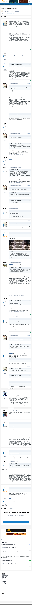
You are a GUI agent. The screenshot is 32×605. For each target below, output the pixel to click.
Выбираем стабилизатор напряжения (6, 549)
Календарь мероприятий (5, 576)
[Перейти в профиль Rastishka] (5, 160)
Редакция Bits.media (4, 596)
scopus (4, 316)
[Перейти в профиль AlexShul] (5, 55)
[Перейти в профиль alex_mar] (5, 394)
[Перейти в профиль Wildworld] (5, 414)
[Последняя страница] (6, 16)
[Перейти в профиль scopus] (5, 320)
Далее (5, 16)
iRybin (5, 420)
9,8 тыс (5, 456)
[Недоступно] (19, 244)
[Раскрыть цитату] (10, 64)
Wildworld (5, 410)
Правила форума (4, 581)
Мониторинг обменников (5, 575)
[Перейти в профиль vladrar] (5, 126)
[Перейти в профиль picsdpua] (30, 566)
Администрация (4, 582)
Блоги (2, 578)
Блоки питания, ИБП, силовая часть (14, 11)
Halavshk (7, 10)
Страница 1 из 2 (10, 16)
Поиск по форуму (4, 583)
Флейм (7, 568)
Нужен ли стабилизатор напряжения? (6, 560)
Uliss (5, 62)
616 (5, 90)
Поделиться (4, 13)
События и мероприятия (5, 598)
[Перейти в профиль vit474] (30, 545)
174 (5, 59)
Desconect (5, 262)
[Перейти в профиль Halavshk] (2, 11)
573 (5, 164)
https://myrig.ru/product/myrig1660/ (14, 213)
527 (5, 269)
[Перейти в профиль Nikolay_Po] (30, 555)
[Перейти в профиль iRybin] (5, 424)
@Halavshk (10, 264)
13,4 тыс (5, 359)
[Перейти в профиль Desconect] (5, 265)
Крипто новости (4, 574)
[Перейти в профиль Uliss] (5, 65)
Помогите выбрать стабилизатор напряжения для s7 (8, 565)
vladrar (4, 123)
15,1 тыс (5, 69)
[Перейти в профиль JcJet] (30, 561)
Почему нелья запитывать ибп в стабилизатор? (8, 544)
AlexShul (4, 52)
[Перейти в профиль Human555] (30, 550)
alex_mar (5, 391)
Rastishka (5, 157)
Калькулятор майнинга (5, 577)
